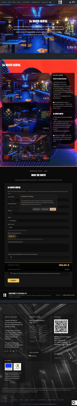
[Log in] (70, 2)
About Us (15, 399)
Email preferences (36, 404)
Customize (45, 209)
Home (65, 55)
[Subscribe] (70, 358)
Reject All (36, 209)
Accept (53, 209)
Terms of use (29, 404)
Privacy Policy (23, 404)
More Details (37, 204)
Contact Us (61, 399)
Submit (13, 280)
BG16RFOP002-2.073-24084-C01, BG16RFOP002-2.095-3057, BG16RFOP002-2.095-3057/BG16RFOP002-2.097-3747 (13, 376)
